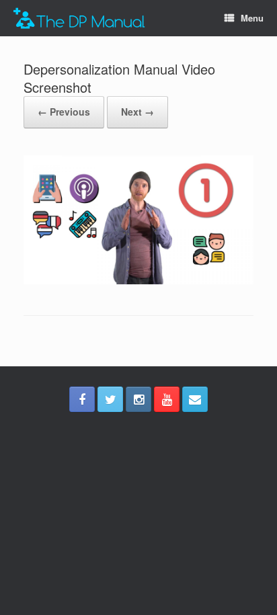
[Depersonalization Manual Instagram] (138, 399)
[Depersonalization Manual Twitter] (110, 399)
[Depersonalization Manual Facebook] (82, 399)
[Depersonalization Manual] (79, 18)
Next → (137, 111)
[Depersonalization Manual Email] (195, 399)
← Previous (64, 111)
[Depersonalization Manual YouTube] (167, 399)
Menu (252, 17)
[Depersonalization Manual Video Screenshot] (138, 280)
